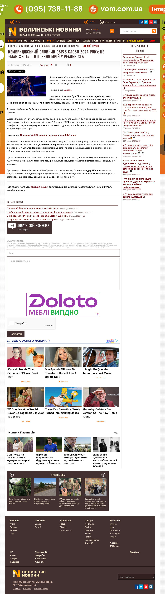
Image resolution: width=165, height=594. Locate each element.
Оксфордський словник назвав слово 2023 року (32, 219)
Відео (40, 46)
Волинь (13, 527)
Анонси (63, 46)
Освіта (88, 527)
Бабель (67, 89)
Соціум (89, 520)
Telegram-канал (39, 186)
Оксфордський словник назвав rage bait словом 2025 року (37, 215)
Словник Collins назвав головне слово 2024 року (48, 134)
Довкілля (89, 530)
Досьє (55, 46)
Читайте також (15, 202)
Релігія (88, 536)
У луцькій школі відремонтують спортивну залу (139, 96)
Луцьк (12, 523)
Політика (22, 40)
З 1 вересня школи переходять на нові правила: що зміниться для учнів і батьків (139, 122)
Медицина (89, 523)
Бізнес (63, 527)
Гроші (62, 523)
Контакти (27, 588)
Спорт (77, 40)
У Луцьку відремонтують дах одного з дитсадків (138, 195)
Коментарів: (45, 65)
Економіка (34, 40)
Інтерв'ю (12, 46)
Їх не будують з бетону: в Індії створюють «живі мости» (138, 71)
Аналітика (24, 46)
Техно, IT (89, 543)
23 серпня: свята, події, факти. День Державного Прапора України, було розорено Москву (139, 82)
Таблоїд (86, 40)
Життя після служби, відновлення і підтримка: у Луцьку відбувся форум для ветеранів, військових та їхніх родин (138, 166)
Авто (70, 40)
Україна (13, 530)
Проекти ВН (98, 40)
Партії (38, 527)
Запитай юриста (91, 46)
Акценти (110, 40)
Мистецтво (115, 533)
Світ (12, 533)
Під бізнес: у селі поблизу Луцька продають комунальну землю (138, 135)
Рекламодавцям (41, 588)
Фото (33, 46)
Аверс (152, 40)
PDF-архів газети (139, 46)
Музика (113, 523)
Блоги (47, 46)
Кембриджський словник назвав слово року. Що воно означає (39, 212)
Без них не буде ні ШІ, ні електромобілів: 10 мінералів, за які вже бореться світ (138, 59)
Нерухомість (65, 530)
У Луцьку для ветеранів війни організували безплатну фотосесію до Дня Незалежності (138, 149)
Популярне (73, 46)
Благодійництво (92, 539)
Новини (140, 51)
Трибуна (121, 40)
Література (115, 530)
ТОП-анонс (115, 546)
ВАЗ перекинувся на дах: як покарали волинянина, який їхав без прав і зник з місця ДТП (139, 107)
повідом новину (135, 40)
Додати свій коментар (33, 225)
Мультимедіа (58, 475)
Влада (38, 523)
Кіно (112, 527)
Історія (113, 536)
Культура (60, 40)
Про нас (16, 588)
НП (44, 40)
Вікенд (88, 533)
